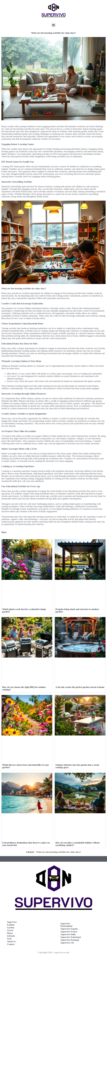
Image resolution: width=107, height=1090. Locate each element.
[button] (53, 25)
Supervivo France (68, 931)
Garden (10, 927)
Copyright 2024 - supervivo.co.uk (53, 952)
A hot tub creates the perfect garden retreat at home (79, 687)
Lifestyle (30, 852)
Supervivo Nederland (70, 937)
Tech (9, 939)
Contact (10, 944)
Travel (10, 930)
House (10, 933)
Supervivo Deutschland (66, 924)
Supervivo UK (67, 943)
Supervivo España (69, 929)
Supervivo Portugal (69, 940)
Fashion (10, 925)
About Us (11, 941)
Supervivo (12, 922)
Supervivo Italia (68, 934)
